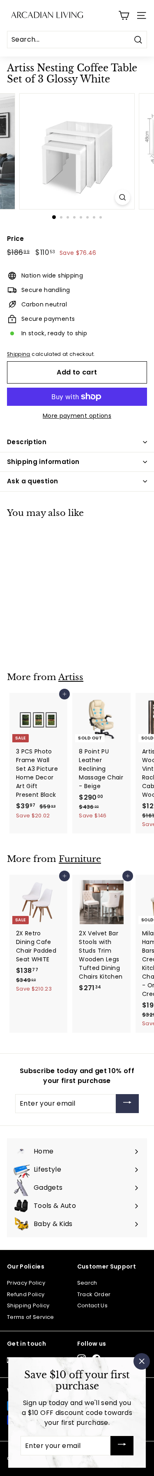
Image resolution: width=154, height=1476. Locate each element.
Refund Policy (26, 1294)
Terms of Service (30, 1317)
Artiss (70, 677)
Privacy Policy (26, 1283)
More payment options (77, 416)
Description (26, 442)
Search (87, 1283)
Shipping (18, 354)
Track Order (94, 1294)
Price (15, 238)
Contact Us (92, 1305)
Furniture (80, 859)
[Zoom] (122, 197)
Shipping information (43, 461)
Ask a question (32, 481)
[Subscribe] (127, 1103)
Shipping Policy (28, 1305)
